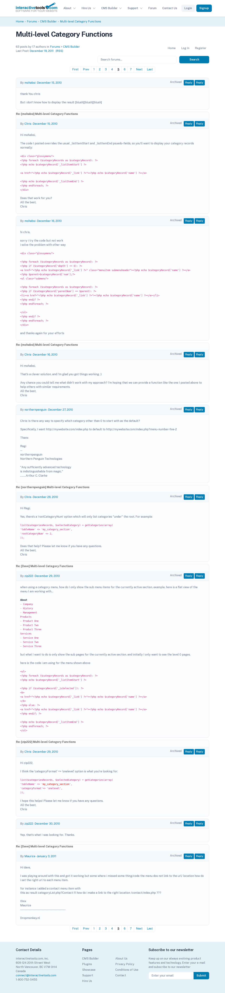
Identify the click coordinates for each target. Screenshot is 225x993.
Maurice (29, 856)
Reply (188, 82)
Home (20, 21)
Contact (120, 975)
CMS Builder (109, 8)
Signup (204, 8)
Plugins (87, 964)
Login (188, 8)
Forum (152, 8)
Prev (86, 69)
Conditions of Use (126, 969)
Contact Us (169, 8)
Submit (201, 975)
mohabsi (30, 82)
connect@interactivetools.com (36, 975)
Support (133, 8)
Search (194, 59)
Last (150, 69)
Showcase (88, 969)
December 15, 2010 (49, 82)
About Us (121, 958)
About (67, 8)
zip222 (28, 576)
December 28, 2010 (45, 497)
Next (139, 69)
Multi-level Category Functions (80, 21)
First (75, 69)
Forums (32, 21)
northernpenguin (35, 409)
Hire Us (86, 8)
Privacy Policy (124, 964)
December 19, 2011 (42, 51)
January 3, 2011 (46, 856)
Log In (185, 48)
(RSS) (59, 51)
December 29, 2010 (47, 576)
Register (200, 48)
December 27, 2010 (60, 409)
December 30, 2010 (47, 823)
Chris (27, 123)
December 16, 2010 (49, 221)
